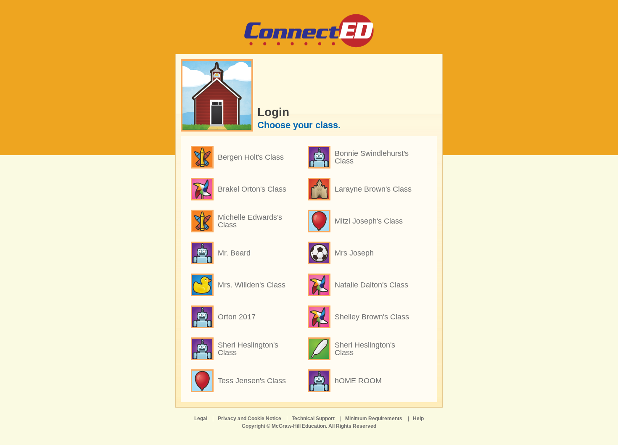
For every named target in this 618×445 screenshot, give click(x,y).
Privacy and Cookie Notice (249, 418)
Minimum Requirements (373, 418)
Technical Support (313, 418)
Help (418, 418)
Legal (200, 418)
